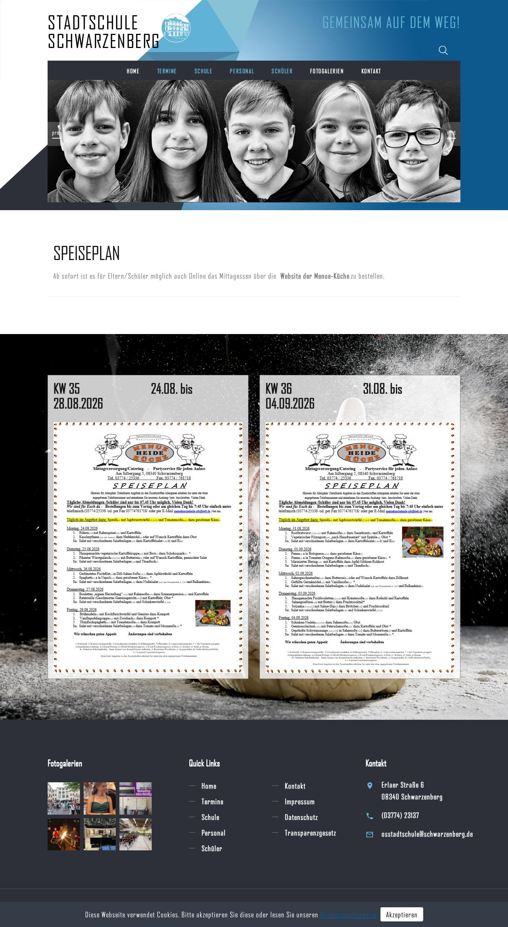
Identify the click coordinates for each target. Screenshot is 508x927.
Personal (242, 70)
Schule (203, 70)
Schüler (282, 70)
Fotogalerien (327, 70)
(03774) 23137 (400, 815)
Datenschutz (301, 816)
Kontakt (371, 70)
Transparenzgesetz (310, 832)
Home (133, 70)
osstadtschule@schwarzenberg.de (427, 833)
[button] (59, 134)
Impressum (300, 801)
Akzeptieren (402, 914)
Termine (167, 70)
